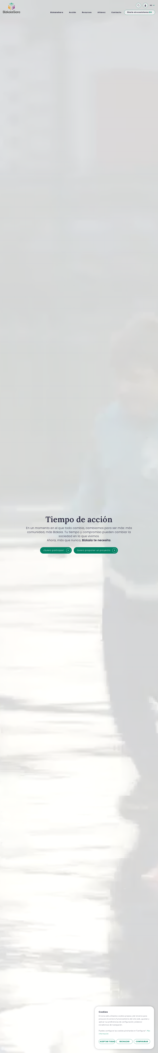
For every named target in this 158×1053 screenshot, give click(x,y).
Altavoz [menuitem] (101, 12)
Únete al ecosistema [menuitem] (139, 12)
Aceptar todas (107, 1041)
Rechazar (124, 1041)
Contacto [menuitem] (116, 12)
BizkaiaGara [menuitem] (56, 12)
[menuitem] (138, 5)
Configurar (142, 1041)
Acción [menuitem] (72, 12)
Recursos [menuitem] (87, 12)
